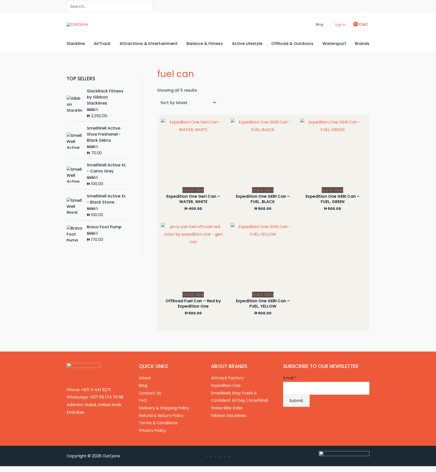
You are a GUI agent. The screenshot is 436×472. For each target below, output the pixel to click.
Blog (143, 385)
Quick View (193, 190)
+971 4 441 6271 (96, 390)
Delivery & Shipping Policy (164, 408)
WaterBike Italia (226, 408)
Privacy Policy (152, 430)
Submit (296, 401)
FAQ (143, 400)
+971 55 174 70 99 (106, 397)
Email (290, 378)
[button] (311, 24)
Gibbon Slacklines (228, 415)
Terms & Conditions (158, 423)
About (145, 378)
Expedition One (226, 385)
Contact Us (150, 393)
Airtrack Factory (227, 378)
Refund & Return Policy (161, 415)
